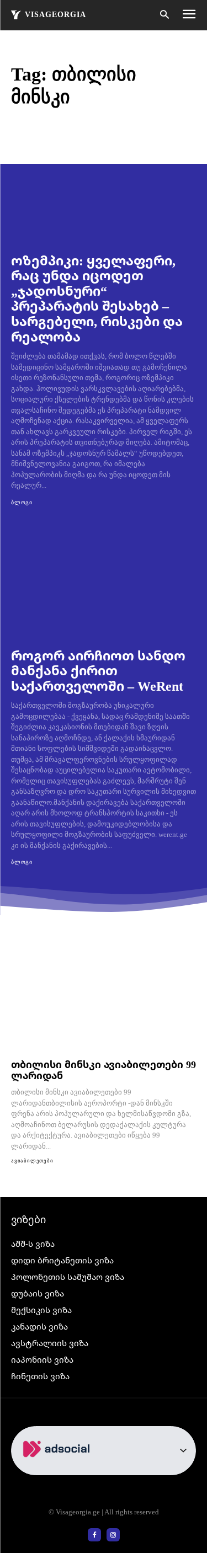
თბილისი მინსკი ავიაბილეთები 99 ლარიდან (103, 1070)
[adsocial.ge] (58, 1469)
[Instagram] (113, 1534)
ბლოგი (22, 502)
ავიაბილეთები (32, 1161)
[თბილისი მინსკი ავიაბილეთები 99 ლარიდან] (103, 999)
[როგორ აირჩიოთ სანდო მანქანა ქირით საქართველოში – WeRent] (103, 581)
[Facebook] (94, 1534)
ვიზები (28, 1219)
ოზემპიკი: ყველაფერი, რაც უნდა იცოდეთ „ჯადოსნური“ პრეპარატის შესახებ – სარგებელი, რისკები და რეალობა (97, 298)
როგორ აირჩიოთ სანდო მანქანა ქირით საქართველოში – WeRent (98, 670)
